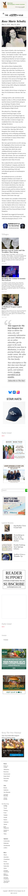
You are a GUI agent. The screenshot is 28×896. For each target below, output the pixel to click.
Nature (5, 819)
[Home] (14, 15)
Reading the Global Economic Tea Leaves (14, 279)
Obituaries (6, 769)
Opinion (6, 838)
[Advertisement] (14, 714)
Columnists (7, 841)
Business (6, 771)
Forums (6, 640)
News (5, 763)
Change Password (6, 871)
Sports (5, 824)
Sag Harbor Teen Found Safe (20, 526)
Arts (5, 785)
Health (5, 817)
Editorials (6, 843)
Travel (5, 808)
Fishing (6, 810)
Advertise (6, 857)
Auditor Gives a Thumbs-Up (19, 555)
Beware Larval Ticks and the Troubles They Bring (13, 251)
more (3, 435)
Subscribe (6, 866)
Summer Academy (6, 878)
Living (5, 805)
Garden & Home (6, 831)
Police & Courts (6, 766)
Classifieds (6, 859)
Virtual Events (5, 798)
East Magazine (6, 827)
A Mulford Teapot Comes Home (12, 308)
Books (5, 787)
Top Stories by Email (7, 881)
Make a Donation (6, 874)
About (5, 854)
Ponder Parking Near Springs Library (19, 547)
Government (7, 774)
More (5, 852)
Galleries (6, 790)
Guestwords (7, 845)
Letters (5, 847)
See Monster (7, 792)
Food (5, 812)
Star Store (6, 863)
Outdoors (6, 822)
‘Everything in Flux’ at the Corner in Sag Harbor (19, 538)
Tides (5, 833)
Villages (6, 780)
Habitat (5, 815)
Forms (5, 861)
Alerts (5, 868)
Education (6, 778)
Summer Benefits (6, 795)
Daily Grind (7, 776)
